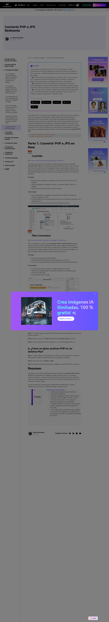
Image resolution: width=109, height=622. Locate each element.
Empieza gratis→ (65, 319)
